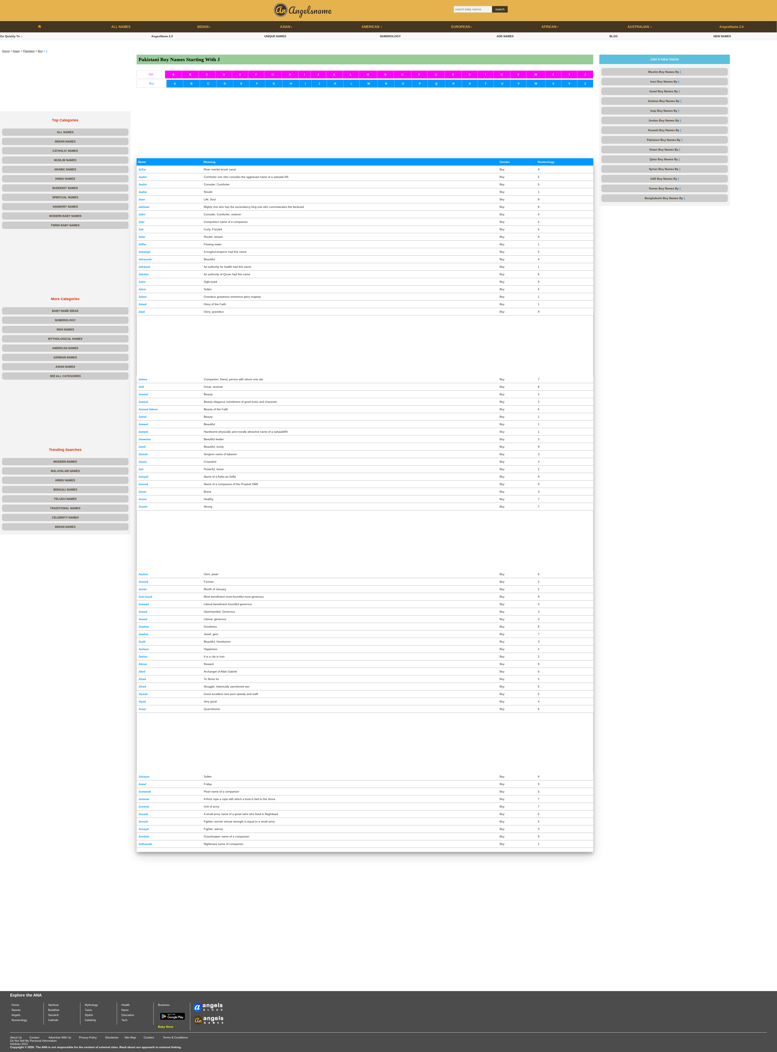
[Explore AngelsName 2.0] (208, 1007)
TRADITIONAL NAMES (65, 508)
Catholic (53, 1020)
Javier (142, 589)
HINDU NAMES (65, 178)
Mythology (91, 1004)
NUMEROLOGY (390, 36)
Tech (124, 1020)
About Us (16, 1037)
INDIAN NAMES (65, 141)
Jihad (142, 679)
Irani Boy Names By (664, 81)
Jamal (142, 416)
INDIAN (203, 27)
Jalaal (142, 296)
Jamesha (144, 439)
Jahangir (144, 251)
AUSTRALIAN (638, 27)
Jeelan (143, 656)
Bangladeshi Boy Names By (665, 198)
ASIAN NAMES (65, 366)
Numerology (19, 1020)
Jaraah (143, 454)
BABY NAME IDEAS (65, 310)
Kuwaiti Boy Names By (664, 130)
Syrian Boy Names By (664, 169)
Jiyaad (143, 694)
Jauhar (143, 574)
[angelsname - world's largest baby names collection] (303, 10)
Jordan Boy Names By (665, 120)
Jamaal (143, 394)
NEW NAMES (722, 36)
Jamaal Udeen (148, 409)
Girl (151, 74)
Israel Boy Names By (665, 91)
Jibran (142, 664)
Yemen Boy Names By (664, 188)
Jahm (142, 289)
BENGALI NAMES (65, 489)
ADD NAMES (505, 36)
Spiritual (53, 1004)
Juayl (142, 709)
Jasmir (143, 506)
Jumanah (144, 791)
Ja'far (142, 169)
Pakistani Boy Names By (664, 139)
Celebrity (90, 1020)
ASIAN (285, 27)
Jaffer (142, 244)
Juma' (142, 784)
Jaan (141, 199)
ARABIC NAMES (65, 169)
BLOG (613, 36)
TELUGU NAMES (65, 498)
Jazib (142, 641)
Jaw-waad (145, 596)
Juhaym (143, 776)
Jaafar (142, 191)
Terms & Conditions (175, 1037)
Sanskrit (53, 1015)
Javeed (143, 581)
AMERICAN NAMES (65, 348)
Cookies (149, 1037)
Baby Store (165, 1026)
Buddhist (53, 1010)
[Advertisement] (65, 83)
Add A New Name (664, 59)
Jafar (141, 236)
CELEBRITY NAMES (65, 517)
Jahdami (144, 266)
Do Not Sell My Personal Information (33, 1040)
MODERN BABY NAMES (65, 216)
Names (16, 1010)
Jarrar (142, 491)
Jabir (141, 214)
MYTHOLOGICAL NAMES (65, 338)
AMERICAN (371, 27)
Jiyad (142, 701)
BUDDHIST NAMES (65, 188)
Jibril (141, 671)
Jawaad (143, 604)
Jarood (143, 484)
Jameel (143, 424)
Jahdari (143, 274)
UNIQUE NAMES (275, 36)
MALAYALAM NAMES (65, 471)
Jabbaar (144, 206)
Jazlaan (143, 649)
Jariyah (143, 476)
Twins (88, 1010)
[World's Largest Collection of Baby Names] (208, 1020)
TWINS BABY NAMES (65, 225)
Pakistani (29, 51)
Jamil (142, 446)
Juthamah (145, 844)
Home (6, 51)
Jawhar (143, 634)
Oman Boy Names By (664, 149)
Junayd (143, 829)
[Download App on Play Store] (172, 1016)
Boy (40, 51)
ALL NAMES (121, 27)
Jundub (143, 836)
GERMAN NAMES (65, 357)
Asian (16, 51)
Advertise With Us (60, 1037)
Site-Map (130, 1037)
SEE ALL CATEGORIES (65, 376)
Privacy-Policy (88, 1037)
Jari (140, 469)
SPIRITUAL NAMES (65, 197)
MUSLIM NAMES (65, 160)
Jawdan (143, 626)
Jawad (142, 611)
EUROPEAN (460, 27)
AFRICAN (548, 27)
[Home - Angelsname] (39, 27)
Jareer (142, 461)
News (124, 1010)
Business (164, 1004)
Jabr (141, 221)
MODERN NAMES (65, 461)
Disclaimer (112, 1037)
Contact (34, 1037)
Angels (16, 1015)
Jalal (141, 311)
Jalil (141, 386)
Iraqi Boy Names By (664, 110)
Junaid (143, 814)
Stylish (89, 1015)
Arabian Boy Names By (664, 101)
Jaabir (142, 177)
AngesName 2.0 (731, 27)
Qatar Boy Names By (665, 159)
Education (127, 1015)
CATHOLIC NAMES (65, 150)
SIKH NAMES (65, 329)
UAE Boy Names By (664, 178)
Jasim (142, 499)
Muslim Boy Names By (664, 71)
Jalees (142, 379)
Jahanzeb (145, 259)
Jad (140, 229)
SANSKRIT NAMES (65, 206)
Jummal (143, 799)
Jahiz (142, 281)
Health (125, 1004)
